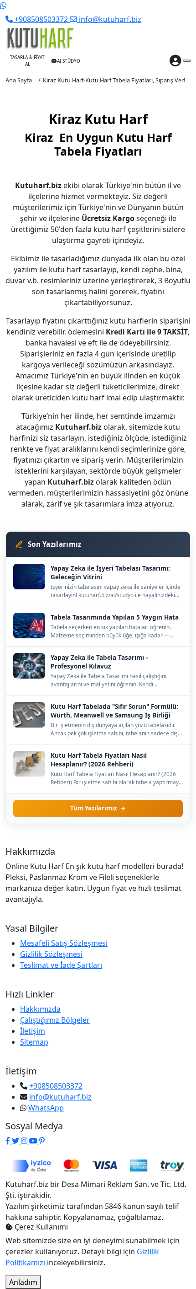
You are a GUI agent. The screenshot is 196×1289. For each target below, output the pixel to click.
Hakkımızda (40, 1009)
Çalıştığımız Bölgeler (55, 1020)
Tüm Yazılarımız (93, 808)
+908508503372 (56, 1086)
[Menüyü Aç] (187, 60)
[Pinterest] (42, 1141)
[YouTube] (34, 1141)
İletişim (32, 1031)
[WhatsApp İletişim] (3, 5)
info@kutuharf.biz (60, 1097)
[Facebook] (8, 1141)
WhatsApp (46, 1108)
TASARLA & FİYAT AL (27, 60)
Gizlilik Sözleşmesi (51, 954)
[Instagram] (25, 1141)
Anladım (23, 1282)
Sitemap (34, 1042)
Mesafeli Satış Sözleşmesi (64, 943)
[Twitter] (16, 1141)
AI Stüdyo (68, 61)
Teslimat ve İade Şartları (61, 965)
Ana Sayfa (18, 80)
